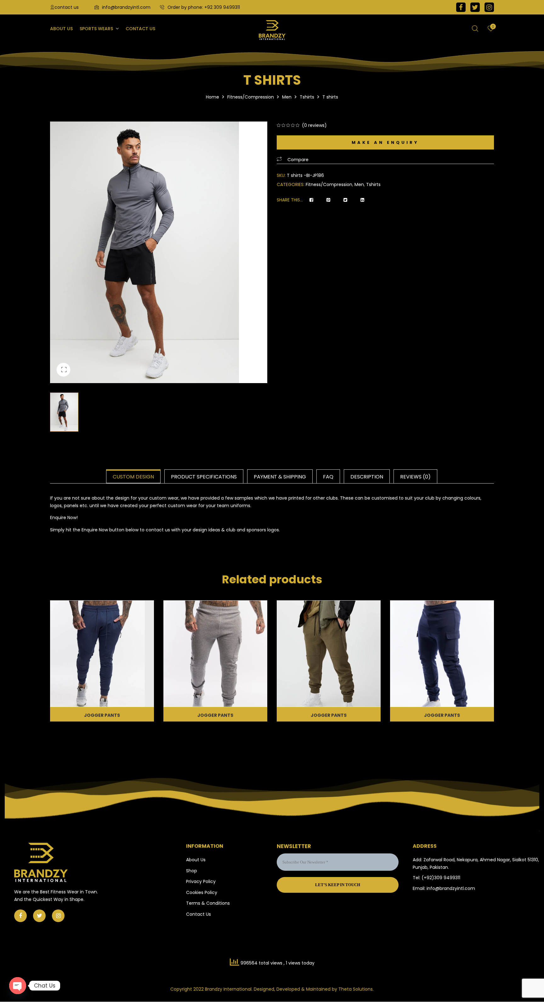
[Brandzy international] (272, 30)
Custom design (133, 476)
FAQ (328, 476)
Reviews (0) (415, 476)
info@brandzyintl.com (126, 7)
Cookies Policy (201, 892)
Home (212, 97)
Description (366, 476)
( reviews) (314, 125)
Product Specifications (204, 476)
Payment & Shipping (280, 476)
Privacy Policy (201, 881)
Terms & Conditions (208, 903)
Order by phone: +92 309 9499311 (203, 7)
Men (287, 97)
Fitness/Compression (250, 97)
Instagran (489, 7)
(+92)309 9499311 (441, 878)
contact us (66, 7)
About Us (196, 860)
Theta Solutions (355, 989)
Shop (191, 871)
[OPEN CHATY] (17, 985)
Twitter (475, 7)
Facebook (461, 7)
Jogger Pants (102, 715)
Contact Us (198, 914)
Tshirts (307, 97)
